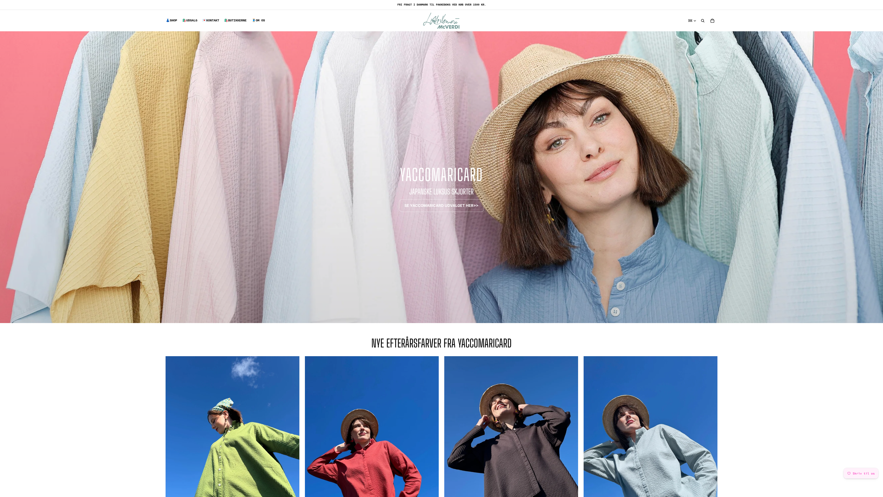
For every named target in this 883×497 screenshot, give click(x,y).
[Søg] (703, 21)
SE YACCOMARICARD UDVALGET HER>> (441, 205)
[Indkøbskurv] (712, 21)
